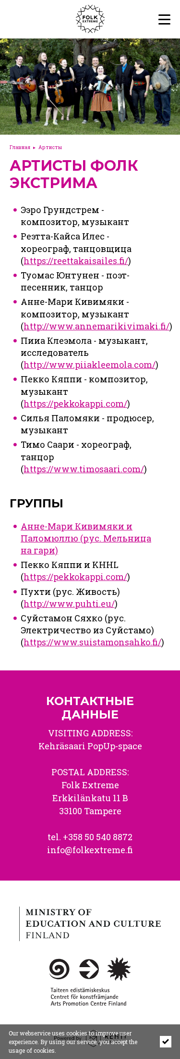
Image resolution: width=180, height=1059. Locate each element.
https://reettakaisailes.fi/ (76, 260)
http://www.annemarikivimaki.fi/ (96, 326)
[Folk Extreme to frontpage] (71, 19)
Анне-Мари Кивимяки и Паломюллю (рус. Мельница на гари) (86, 538)
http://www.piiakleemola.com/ (90, 364)
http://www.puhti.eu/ (69, 603)
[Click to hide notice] (165, 1041)
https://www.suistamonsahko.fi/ (92, 642)
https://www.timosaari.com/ (84, 469)
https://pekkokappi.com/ (75, 403)
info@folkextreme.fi (90, 850)
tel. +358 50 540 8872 (90, 837)
